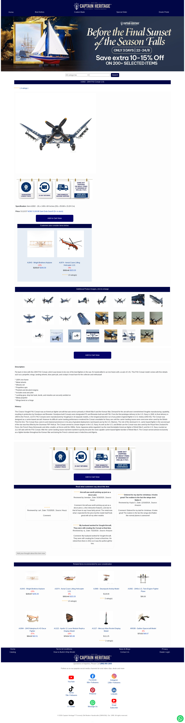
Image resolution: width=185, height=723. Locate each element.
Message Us (92, 706)
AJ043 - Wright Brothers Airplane (39, 263)
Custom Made (79, 12)
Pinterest (92, 694)
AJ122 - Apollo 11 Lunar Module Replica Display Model (69, 630)
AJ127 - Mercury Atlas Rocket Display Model (106, 630)
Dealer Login (165, 652)
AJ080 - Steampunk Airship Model (106, 589)
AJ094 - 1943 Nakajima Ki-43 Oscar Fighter (32, 630)
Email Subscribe (114, 706)
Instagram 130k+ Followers (114, 681)
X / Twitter (71, 706)
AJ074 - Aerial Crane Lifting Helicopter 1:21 (69, 264)
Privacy (165, 649)
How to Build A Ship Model (64, 652)
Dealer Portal (164, 12)
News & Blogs (124, 649)
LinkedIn (114, 694)
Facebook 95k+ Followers (92, 681)
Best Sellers (39, 12)
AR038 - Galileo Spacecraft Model (143, 628)
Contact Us (124, 652)
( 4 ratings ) (24, 88)
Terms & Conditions (64, 649)
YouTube (71, 682)
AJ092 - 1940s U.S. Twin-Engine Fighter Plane (143, 590)
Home (11, 12)
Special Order (121, 12)
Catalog (13, 652)
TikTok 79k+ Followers (71, 694)
